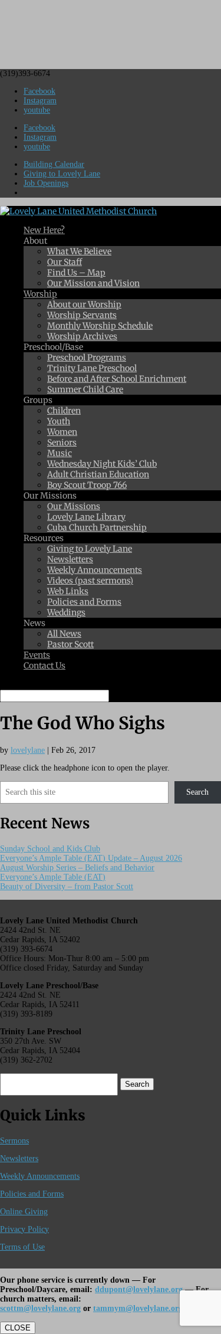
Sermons (14, 1140)
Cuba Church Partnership (97, 527)
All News (64, 633)
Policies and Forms (84, 601)
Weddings (66, 612)
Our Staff (64, 262)
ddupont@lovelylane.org (139, 1289)
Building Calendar (54, 164)
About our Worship (84, 304)
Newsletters (70, 559)
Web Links (67, 591)
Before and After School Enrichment (116, 378)
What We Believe (79, 251)
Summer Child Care (85, 389)
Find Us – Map (76, 272)
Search (197, 792)
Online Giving (24, 1211)
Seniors (62, 442)
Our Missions (73, 506)
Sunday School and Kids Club (50, 848)
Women (62, 432)
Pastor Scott (70, 644)
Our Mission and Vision (93, 283)
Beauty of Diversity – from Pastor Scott (66, 886)
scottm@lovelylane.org (40, 1308)
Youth (58, 421)
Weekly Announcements (94, 570)
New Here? (44, 230)
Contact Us (44, 665)
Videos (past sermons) (90, 580)
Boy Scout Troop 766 (87, 485)
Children (64, 410)
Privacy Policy (24, 1229)
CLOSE (18, 1327)
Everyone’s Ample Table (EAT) (52, 877)
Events (37, 655)
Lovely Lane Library (86, 517)
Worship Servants (82, 315)
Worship (40, 294)
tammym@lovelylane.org (138, 1308)
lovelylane (28, 750)
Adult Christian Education (98, 474)
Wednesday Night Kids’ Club (102, 463)
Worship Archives (82, 336)
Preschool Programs (86, 357)
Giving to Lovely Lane (62, 173)
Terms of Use (22, 1247)
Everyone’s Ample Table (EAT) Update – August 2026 (91, 858)
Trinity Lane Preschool (92, 368)
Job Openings (46, 183)
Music (59, 453)
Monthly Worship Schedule (100, 325)
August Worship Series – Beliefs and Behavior (77, 867)
